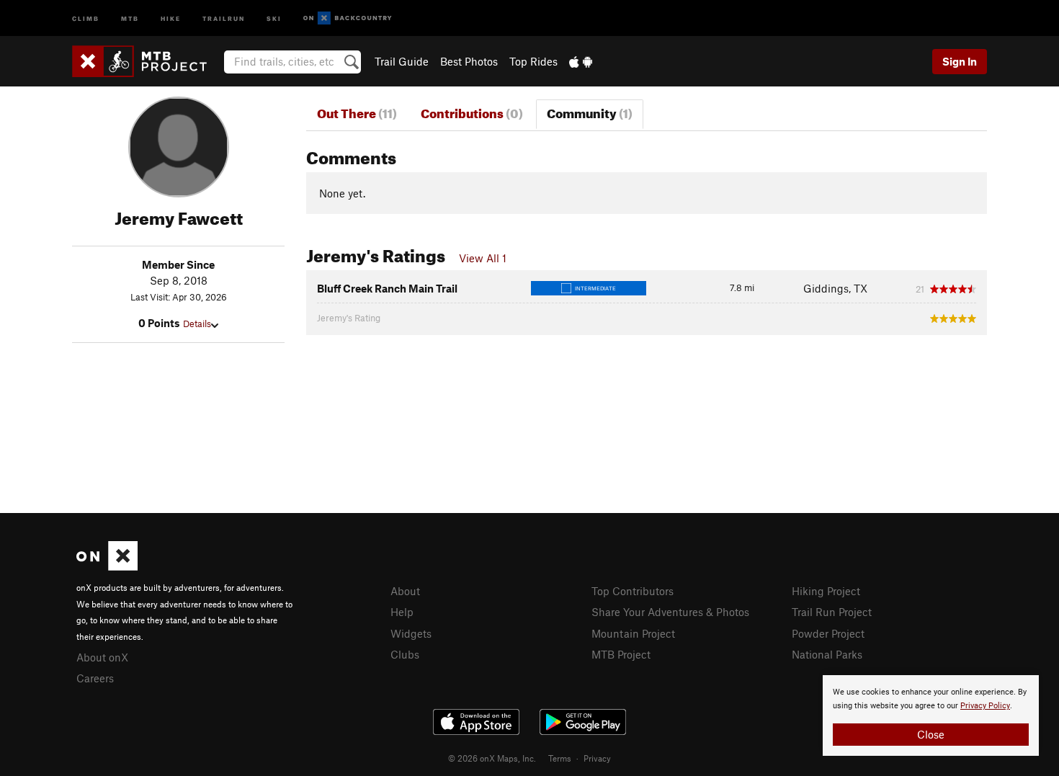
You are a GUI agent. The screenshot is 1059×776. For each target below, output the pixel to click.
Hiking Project (826, 590)
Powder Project (828, 633)
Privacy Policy (985, 705)
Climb (85, 17)
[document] (931, 715)
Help (402, 611)
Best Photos (469, 61)
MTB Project (621, 654)
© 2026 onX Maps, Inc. (492, 758)
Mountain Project (633, 633)
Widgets (411, 633)
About (405, 590)
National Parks (827, 654)
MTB (130, 17)
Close (930, 734)
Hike (171, 17)
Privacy (597, 758)
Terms (559, 758)
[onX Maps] (107, 566)
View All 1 (482, 257)
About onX (102, 657)
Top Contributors (632, 590)
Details (197, 323)
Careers (95, 678)
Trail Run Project (832, 611)
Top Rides (533, 61)
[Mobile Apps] (580, 61)
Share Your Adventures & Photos (670, 611)
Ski (274, 17)
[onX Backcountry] (347, 18)
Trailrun (223, 17)
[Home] (146, 61)
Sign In (959, 61)
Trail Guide (402, 61)
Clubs (404, 654)
